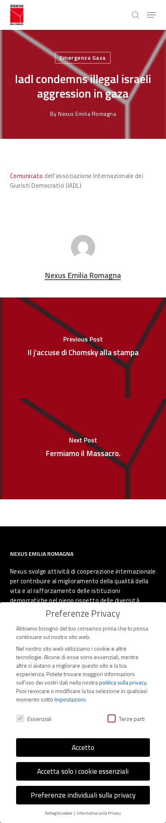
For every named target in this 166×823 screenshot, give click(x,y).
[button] (151, 15)
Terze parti (132, 718)
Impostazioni (69, 699)
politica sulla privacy (122, 682)
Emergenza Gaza (83, 57)
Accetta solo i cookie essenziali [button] (83, 771)
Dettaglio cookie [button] (59, 813)
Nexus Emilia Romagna (87, 113)
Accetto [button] (83, 747)
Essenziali (39, 718)
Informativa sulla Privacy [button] (99, 813)
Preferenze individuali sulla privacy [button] (83, 794)
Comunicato (26, 175)
